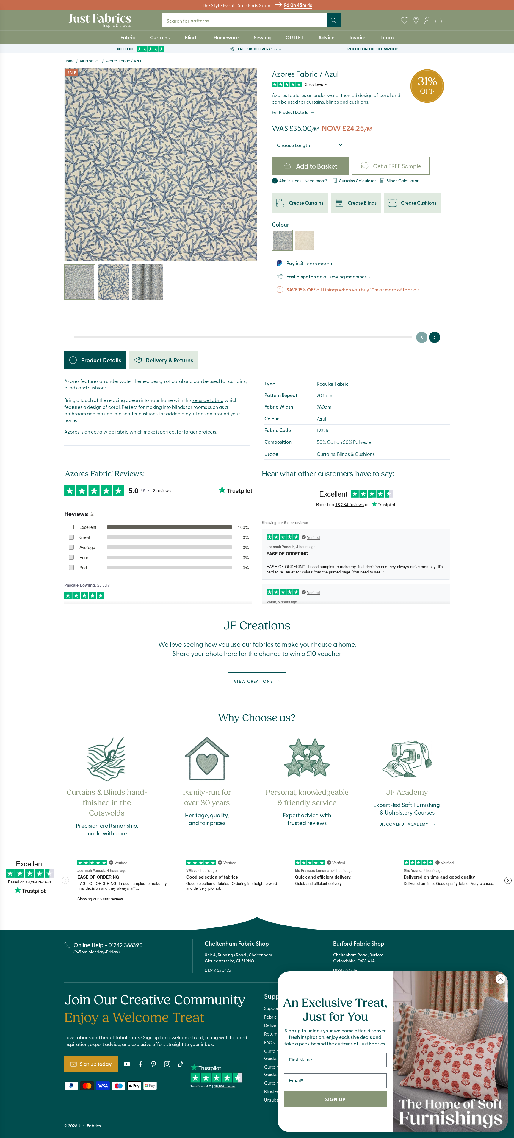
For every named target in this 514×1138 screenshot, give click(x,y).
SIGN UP (335, 1099)
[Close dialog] (500, 979)
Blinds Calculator (402, 180)
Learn (387, 37)
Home (69, 60)
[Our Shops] (415, 20)
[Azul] (282, 240)
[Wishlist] (404, 20)
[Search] (334, 20)
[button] (438, 20)
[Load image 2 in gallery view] (113, 282)
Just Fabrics (89, 1125)
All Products (90, 60)
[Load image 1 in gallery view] (79, 282)
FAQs (269, 1042)
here (230, 653)
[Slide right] (434, 337)
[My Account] (427, 20)
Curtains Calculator (357, 180)
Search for (190, 20)
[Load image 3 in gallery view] (147, 282)
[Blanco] (304, 240)
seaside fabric (207, 400)
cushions (148, 413)
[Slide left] (421, 337)
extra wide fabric (109, 431)
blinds (178, 406)
